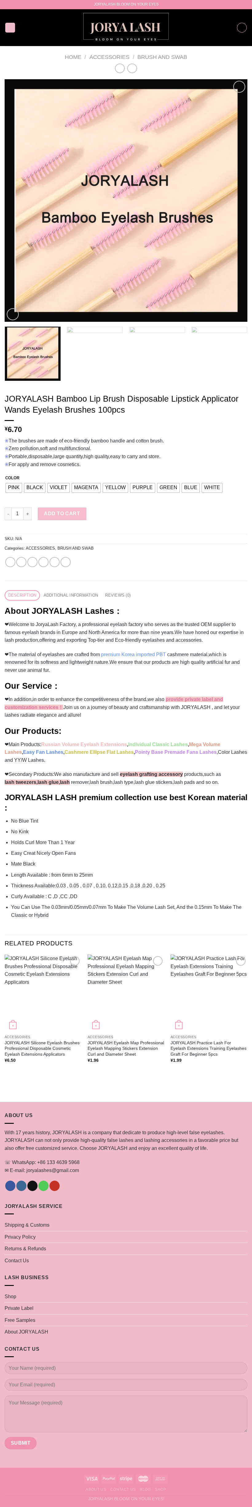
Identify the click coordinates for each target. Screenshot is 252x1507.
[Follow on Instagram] (21, 1186)
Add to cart (62, 513)
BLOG (145, 1489)
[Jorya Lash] (126, 27)
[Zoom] (13, 314)
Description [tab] (22, 595)
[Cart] (242, 28)
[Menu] (10, 28)
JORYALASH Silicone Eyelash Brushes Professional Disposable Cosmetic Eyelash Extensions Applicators (42, 1048)
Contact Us (17, 1260)
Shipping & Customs (27, 1225)
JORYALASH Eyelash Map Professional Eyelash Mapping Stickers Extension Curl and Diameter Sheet (126, 1048)
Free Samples (20, 1320)
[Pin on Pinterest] (54, 562)
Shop (10, 1296)
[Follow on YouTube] (54, 1186)
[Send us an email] (32, 1186)
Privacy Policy (20, 1237)
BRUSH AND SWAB (162, 57)
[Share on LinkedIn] (66, 562)
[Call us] (43, 1186)
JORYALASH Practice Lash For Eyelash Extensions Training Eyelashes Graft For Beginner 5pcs (208, 1048)
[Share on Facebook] (21, 562)
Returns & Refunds (25, 1248)
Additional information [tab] (71, 595)
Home (73, 57)
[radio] (14, 488)
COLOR (12, 478)
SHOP (160, 1489)
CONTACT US (123, 1489)
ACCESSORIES (109, 57)
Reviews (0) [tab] (118, 595)
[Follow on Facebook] (10, 1186)
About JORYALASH (26, 1331)
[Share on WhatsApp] (10, 562)
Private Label (19, 1308)
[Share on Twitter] (32, 562)
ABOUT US (96, 1489)
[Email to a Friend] (43, 562)
